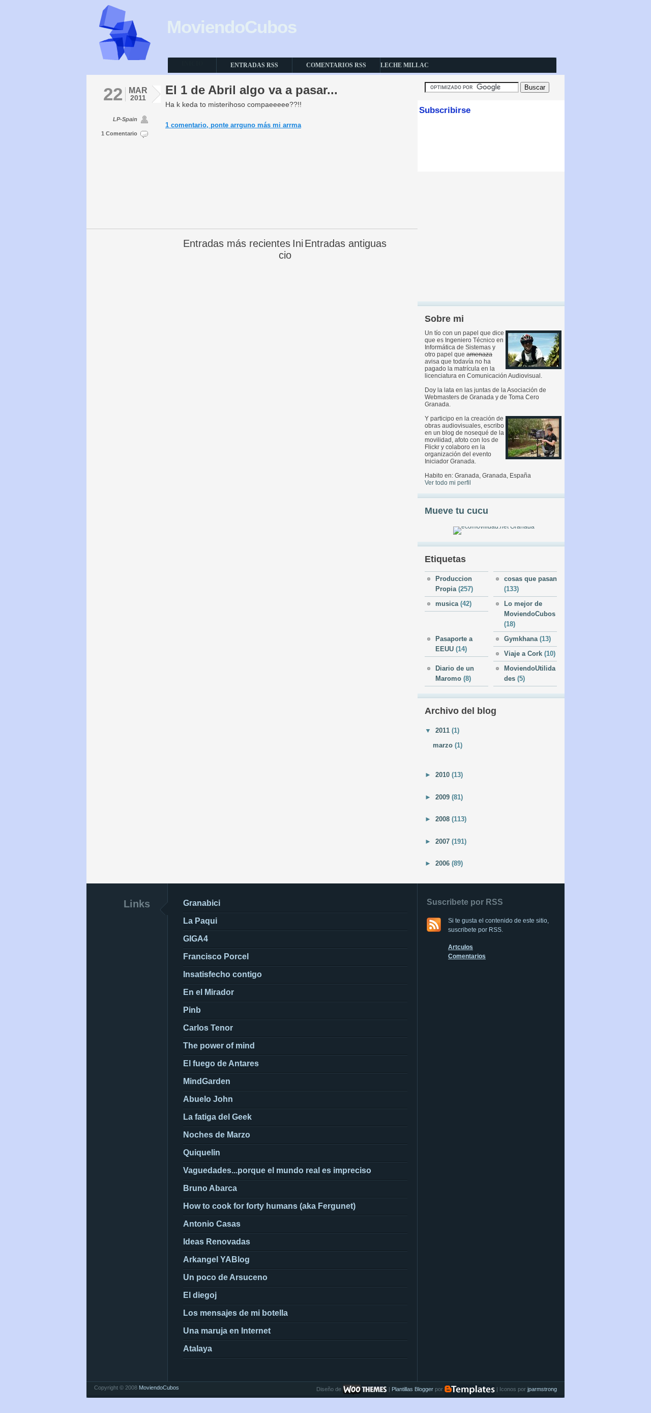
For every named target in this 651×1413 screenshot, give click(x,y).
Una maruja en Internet (227, 1330)
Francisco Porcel (216, 956)
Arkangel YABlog (216, 1259)
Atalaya (197, 1348)
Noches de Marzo (216, 1134)
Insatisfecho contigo (222, 974)
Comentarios (467, 956)
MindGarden (206, 1081)
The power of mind (219, 1045)
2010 (443, 775)
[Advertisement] (491, 236)
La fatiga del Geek (217, 1117)
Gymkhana (522, 639)
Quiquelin (201, 1152)
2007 (443, 841)
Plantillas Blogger (412, 1389)
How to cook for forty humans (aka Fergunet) (269, 1206)
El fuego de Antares (221, 1063)
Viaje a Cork (524, 653)
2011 (443, 730)
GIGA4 (195, 938)
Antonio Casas (212, 1224)
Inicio (291, 249)
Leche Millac (404, 65)
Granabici (201, 903)
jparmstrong (542, 1389)
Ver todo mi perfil (448, 482)
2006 (443, 863)
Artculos (460, 947)
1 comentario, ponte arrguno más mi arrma (233, 125)
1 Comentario (119, 133)
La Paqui (200, 921)
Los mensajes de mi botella (235, 1313)
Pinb (192, 1010)
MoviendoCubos (232, 27)
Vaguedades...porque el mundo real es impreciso (277, 1170)
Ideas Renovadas (216, 1241)
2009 (443, 797)
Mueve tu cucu (456, 511)
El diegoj (200, 1295)
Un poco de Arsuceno (225, 1277)
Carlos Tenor (208, 1027)
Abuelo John (208, 1099)
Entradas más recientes (236, 243)
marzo (444, 745)
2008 (443, 819)
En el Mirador (208, 992)
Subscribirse (444, 110)
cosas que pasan (530, 579)
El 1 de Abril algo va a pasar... (251, 90)
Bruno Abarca (210, 1188)
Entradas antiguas (346, 243)
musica (447, 603)
